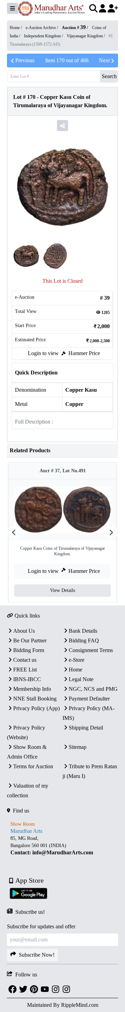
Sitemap (77, 747)
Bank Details (83, 631)
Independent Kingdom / (44, 36)
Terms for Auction (33, 766)
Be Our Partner (30, 640)
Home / (16, 27)
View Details (62, 590)
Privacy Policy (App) (36, 708)
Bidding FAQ (84, 640)
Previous (24, 60)
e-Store (76, 660)
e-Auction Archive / (42, 27)
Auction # (74, 27)
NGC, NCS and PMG (93, 689)
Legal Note (81, 679)
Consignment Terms (91, 650)
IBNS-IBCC (27, 679)
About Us (24, 631)
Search (109, 76)
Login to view (43, 353)
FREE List (25, 669)
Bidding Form (28, 650)
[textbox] (62, 845)
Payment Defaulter (89, 699)
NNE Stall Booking (35, 699)
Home (75, 669)
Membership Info (32, 689)
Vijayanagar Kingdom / (86, 36)
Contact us (24, 660)
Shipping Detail (86, 728)
